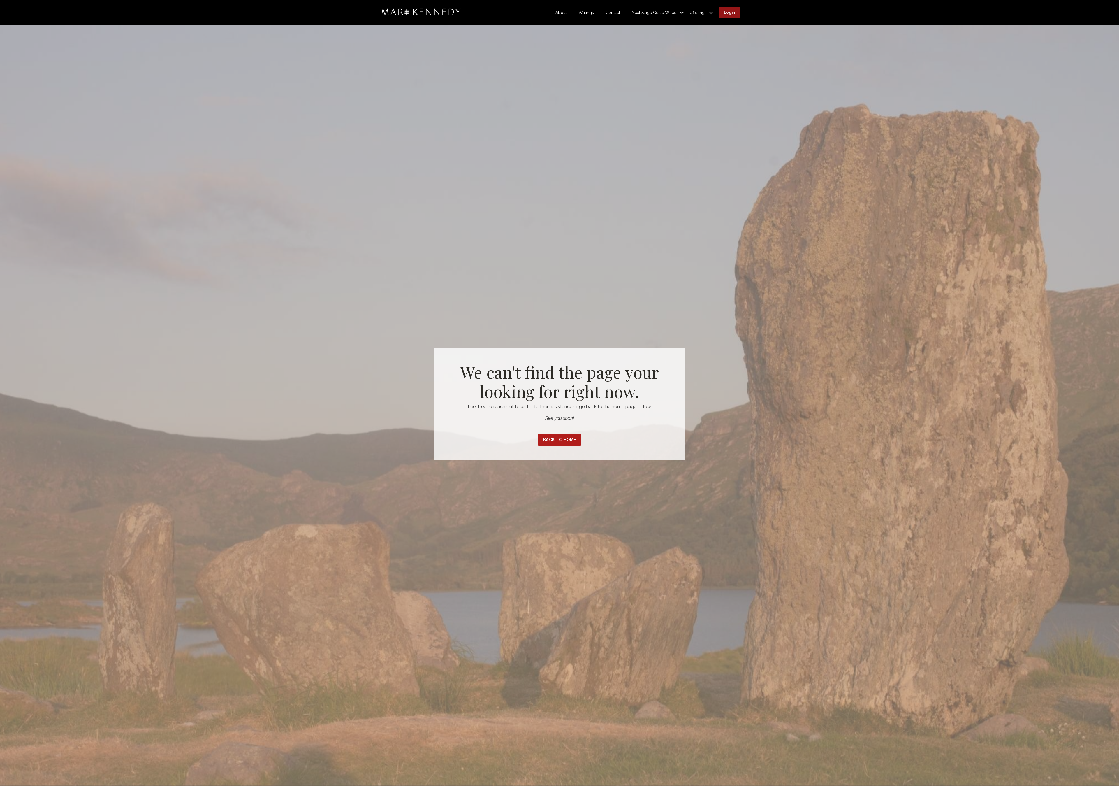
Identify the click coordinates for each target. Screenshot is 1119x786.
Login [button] (729, 12)
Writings (586, 12)
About (561, 12)
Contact (613, 12)
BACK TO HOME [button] (559, 439)
